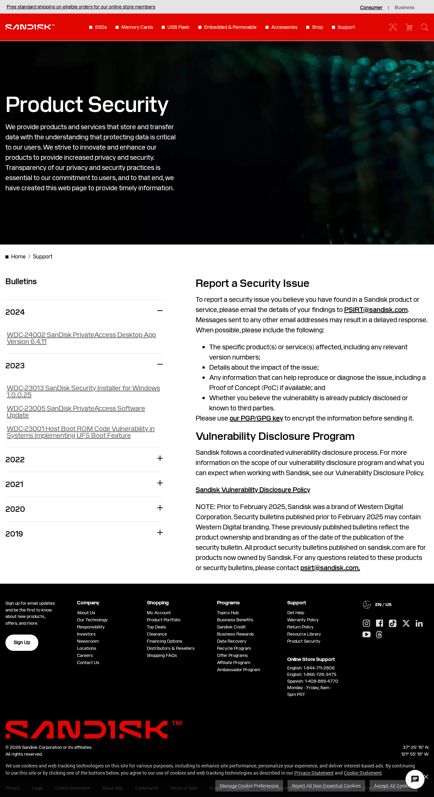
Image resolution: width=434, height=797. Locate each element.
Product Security (303, 641)
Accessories (284, 27)
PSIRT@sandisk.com (376, 309)
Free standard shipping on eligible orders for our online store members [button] (81, 7)
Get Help (295, 613)
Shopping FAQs (162, 655)
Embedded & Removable (230, 27)
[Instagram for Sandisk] (366, 623)
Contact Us (88, 662)
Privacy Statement (314, 773)
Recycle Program (234, 648)
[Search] (424, 27)
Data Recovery (231, 641)
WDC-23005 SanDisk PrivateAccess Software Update (76, 412)
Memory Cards (137, 27)
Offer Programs (232, 655)
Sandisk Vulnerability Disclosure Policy (253, 489)
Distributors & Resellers (171, 648)
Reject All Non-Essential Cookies (326, 785)
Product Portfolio (163, 620)
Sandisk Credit (231, 627)
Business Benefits (235, 620)
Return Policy (300, 627)
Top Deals (156, 627)
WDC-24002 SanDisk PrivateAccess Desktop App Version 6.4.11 (81, 338)
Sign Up (22, 642)
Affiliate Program (233, 662)
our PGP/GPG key (256, 418)
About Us (86, 613)
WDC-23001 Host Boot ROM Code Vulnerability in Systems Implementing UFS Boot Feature (81, 432)
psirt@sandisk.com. (330, 567)
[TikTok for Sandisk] (393, 623)
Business (404, 7)
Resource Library (304, 634)
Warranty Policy (303, 620)
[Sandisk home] (30, 26)
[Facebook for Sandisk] (379, 623)
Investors (86, 634)
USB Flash (178, 27)
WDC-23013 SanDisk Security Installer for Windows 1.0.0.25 (83, 391)
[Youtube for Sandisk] (366, 634)
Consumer (371, 7)
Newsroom (88, 641)
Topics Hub (228, 613)
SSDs (101, 27)
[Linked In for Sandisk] (419, 623)
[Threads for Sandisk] (379, 635)
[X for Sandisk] (406, 623)
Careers (85, 655)
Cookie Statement (363, 773)
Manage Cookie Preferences (249, 785)
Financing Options (164, 641)
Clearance (157, 634)
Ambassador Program (238, 670)
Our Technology (92, 620)
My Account (159, 613)
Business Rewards (235, 634)
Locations (86, 648)
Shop (317, 27)
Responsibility (91, 627)
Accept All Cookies (393, 785)
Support (346, 27)
